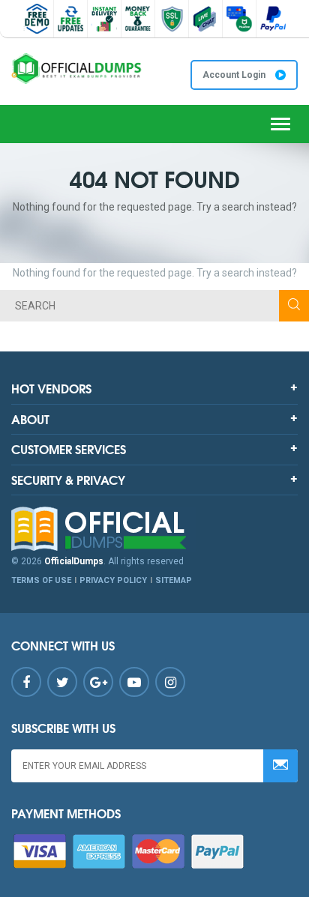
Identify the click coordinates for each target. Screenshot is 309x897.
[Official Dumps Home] (154, 529)
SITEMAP (173, 580)
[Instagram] (170, 682)
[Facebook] (26, 682)
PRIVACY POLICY (113, 580)
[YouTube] (134, 682)
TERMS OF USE (41, 580)
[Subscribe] (280, 765)
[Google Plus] (98, 682)
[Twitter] (62, 682)
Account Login (235, 75)
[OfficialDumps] (77, 68)
